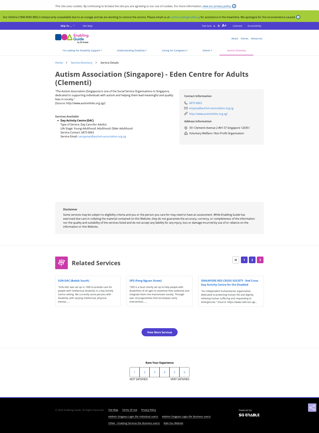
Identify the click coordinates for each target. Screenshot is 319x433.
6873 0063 (195, 103)
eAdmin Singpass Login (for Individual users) (133, 416)
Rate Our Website (173, 423)
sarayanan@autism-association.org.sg (102, 136)
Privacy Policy (148, 409)
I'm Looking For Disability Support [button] (81, 50)
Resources (257, 38)
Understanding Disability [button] (131, 50)
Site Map (88, 25)
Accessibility (254, 25)
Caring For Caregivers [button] (174, 50)
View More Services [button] (159, 332)
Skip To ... (66, 25)
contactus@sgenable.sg (185, 17)
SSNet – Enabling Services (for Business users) (134, 423)
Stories (244, 38)
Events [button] (206, 50)
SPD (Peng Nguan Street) (145, 280)
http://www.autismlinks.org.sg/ (208, 114)
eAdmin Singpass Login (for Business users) (186, 416)
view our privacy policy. (217, 6)
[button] (235, 260)
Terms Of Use (129, 409)
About (234, 38)
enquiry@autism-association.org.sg (211, 108)
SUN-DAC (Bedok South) (73, 280)
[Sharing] (312, 407)
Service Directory (236, 50)
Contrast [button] (237, 25)
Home (59, 62)
